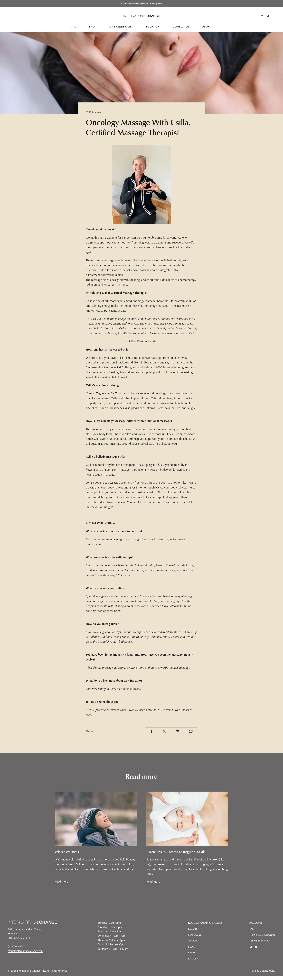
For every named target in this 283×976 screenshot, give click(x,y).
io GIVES (193, 958)
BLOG (191, 946)
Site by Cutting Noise (263, 970)
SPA (73, 26)
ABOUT (207, 26)
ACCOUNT (255, 922)
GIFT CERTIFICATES (121, 26)
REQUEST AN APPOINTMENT (205, 922)
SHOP (92, 26)
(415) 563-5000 (17, 946)
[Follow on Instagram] (256, 947)
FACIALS (193, 929)
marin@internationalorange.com (25, 951)
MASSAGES (194, 934)
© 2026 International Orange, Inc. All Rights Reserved (37, 970)
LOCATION (153, 26)
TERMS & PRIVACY (260, 940)
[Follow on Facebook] (251, 947)
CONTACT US (181, 26)
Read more (61, 881)
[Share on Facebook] (151, 731)
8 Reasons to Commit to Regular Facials (175, 851)
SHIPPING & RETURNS (262, 934)
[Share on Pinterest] (177, 731)
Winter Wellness (67, 851)
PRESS (191, 952)
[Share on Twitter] (164, 731)
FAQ (251, 929)
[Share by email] (190, 731)
